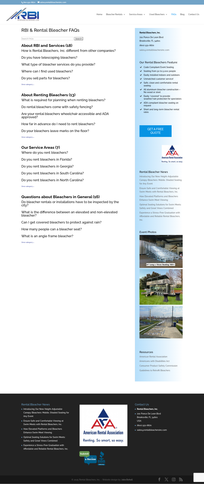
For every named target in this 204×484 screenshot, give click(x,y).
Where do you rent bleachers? (44, 152)
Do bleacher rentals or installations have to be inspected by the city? (70, 203)
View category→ (27, 84)
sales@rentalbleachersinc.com (154, 50)
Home (99, 14)
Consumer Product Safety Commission (158, 366)
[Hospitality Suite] (161, 304)
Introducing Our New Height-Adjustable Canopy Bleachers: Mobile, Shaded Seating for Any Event (160, 180)
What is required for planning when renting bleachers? (63, 100)
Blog (182, 14)
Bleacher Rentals (114, 14)
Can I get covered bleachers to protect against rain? (61, 222)
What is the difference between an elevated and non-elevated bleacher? (69, 213)
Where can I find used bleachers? (47, 71)
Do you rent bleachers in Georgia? (47, 166)
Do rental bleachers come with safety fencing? (57, 107)
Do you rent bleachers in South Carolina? (52, 173)
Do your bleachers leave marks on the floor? (55, 131)
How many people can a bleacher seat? (51, 229)
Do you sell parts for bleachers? (45, 78)
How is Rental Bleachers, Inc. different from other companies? (68, 51)
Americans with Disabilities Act (154, 361)
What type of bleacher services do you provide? (58, 64)
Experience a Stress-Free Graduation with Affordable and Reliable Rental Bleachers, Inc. (159, 216)
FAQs (173, 14)
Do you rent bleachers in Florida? (46, 159)
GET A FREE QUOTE (155, 131)
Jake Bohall (127, 479)
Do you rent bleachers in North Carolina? (52, 180)
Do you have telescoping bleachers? (49, 57)
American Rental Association (153, 356)
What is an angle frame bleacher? (47, 236)
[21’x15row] (161, 267)
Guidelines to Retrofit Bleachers (154, 370)
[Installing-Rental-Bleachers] (161, 337)
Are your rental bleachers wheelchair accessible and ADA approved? (65, 115)
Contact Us (193, 14)
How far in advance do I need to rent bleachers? (58, 124)
